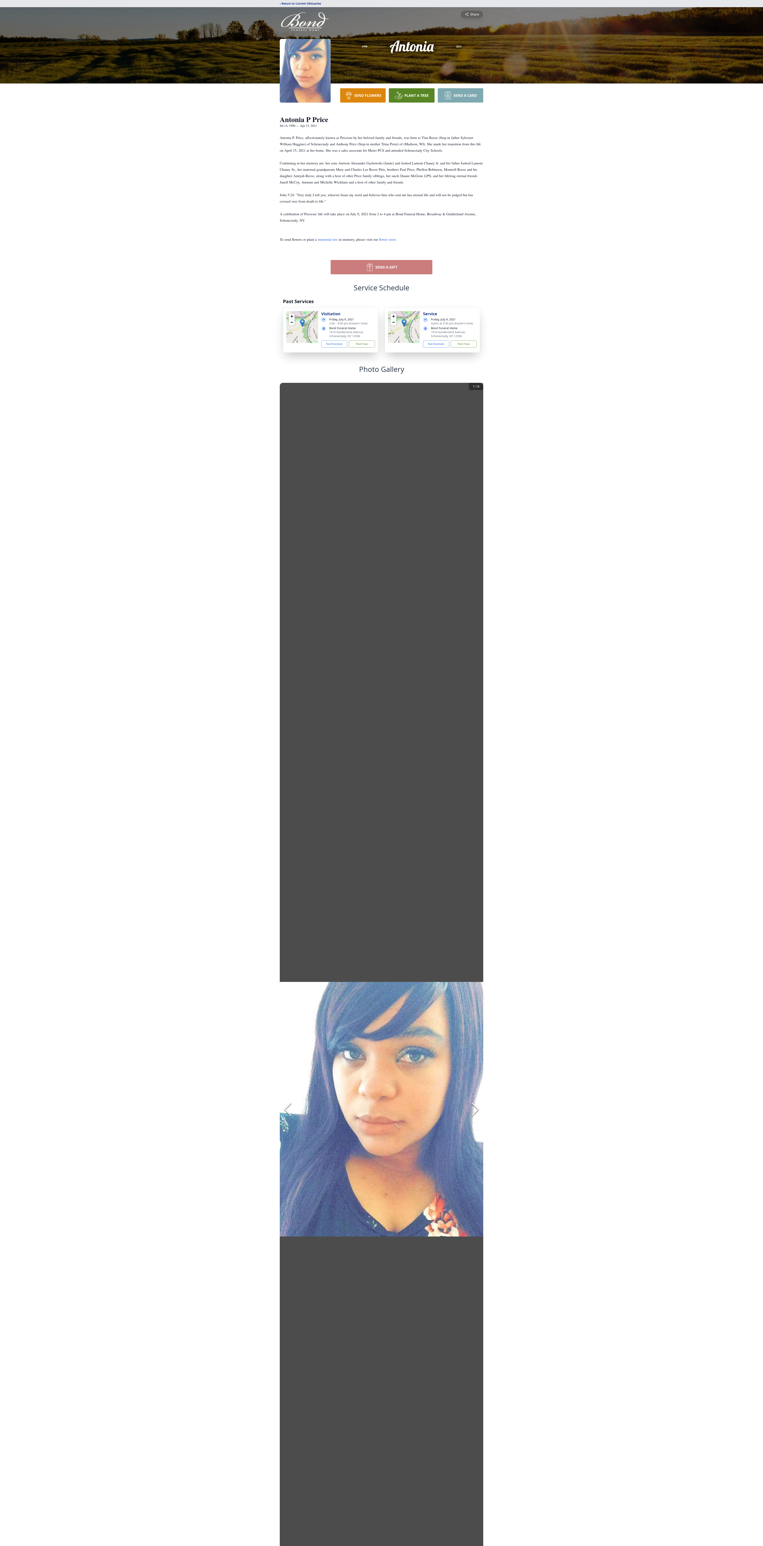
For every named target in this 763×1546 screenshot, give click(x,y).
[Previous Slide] (288, 1109)
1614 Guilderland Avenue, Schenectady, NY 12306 (346, 334)
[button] (302, 323)
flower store (387, 239)
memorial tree (328, 239)
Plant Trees (362, 344)
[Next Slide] (475, 1109)
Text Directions (334, 344)
